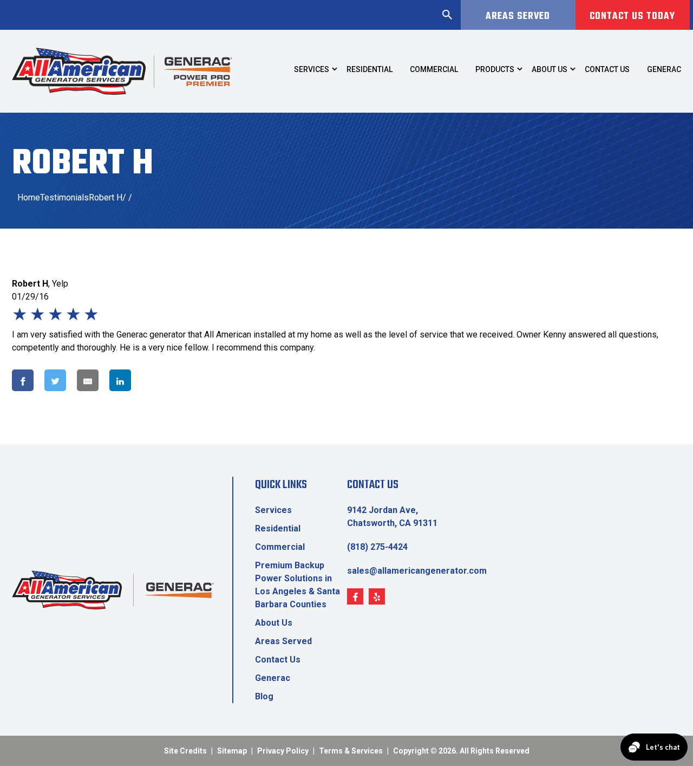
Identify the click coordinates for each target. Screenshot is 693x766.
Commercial (280, 547)
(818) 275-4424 (377, 547)
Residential (277, 528)
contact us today (632, 16)
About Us (273, 623)
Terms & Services (351, 750)
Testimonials (64, 197)
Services (273, 510)
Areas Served (518, 16)
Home (28, 197)
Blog (264, 696)
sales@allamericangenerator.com (417, 571)
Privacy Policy (283, 750)
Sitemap (232, 750)
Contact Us (277, 659)
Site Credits (185, 750)
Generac (272, 678)
